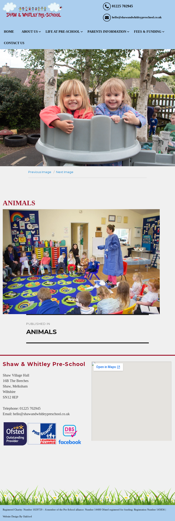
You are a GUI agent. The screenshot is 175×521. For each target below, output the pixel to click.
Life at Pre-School (63, 31)
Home (9, 31)
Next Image (64, 172)
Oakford (27, 516)
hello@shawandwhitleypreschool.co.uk (137, 17)
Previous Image (39, 172)
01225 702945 (122, 6)
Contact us (14, 43)
